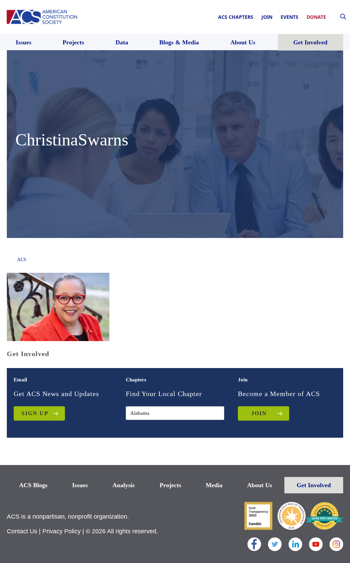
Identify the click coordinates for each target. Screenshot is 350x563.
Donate (316, 17)
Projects (170, 485)
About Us (259, 485)
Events (289, 17)
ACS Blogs (33, 485)
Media (214, 485)
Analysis (123, 485)
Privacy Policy (61, 531)
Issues (80, 485)
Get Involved (314, 485)
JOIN (259, 413)
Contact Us (22, 531)
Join (266, 17)
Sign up (35, 413)
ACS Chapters (235, 17)
